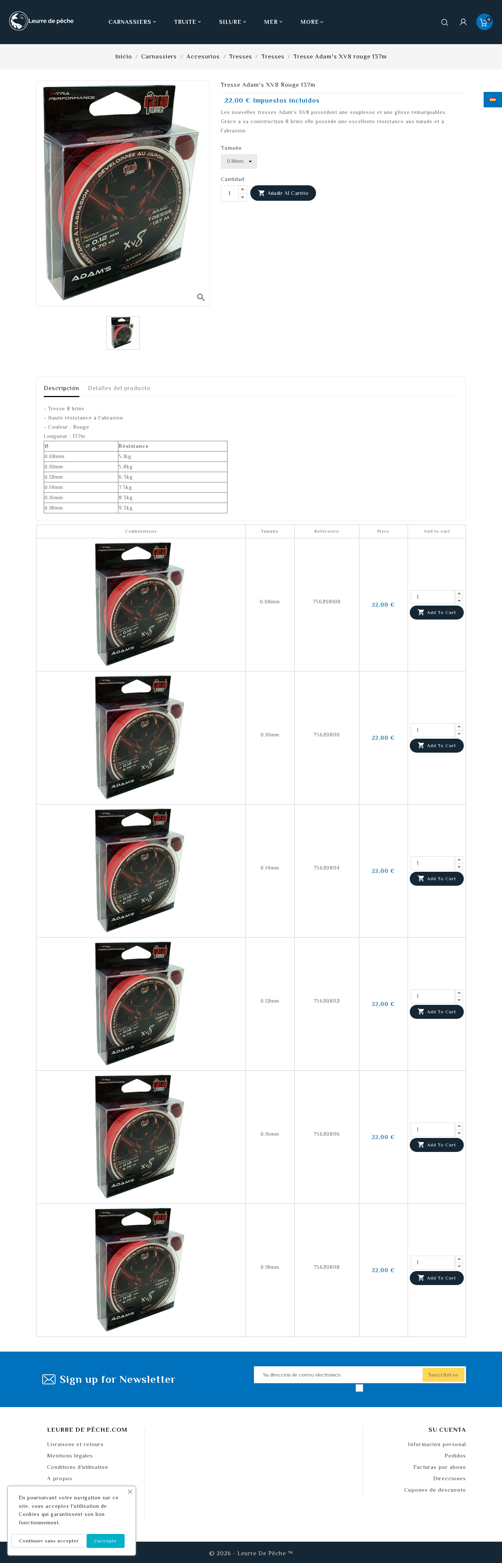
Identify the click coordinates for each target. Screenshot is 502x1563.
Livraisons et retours (75, 1444)
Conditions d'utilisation (77, 1467)
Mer (274, 22)
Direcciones (449, 1478)
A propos (59, 1478)
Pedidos (455, 1455)
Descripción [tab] (61, 388)
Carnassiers (132, 22)
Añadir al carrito (283, 193)
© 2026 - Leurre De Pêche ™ (251, 1553)
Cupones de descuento (435, 1490)
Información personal (437, 1444)
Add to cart (436, 612)
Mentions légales (70, 1455)
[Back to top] (484, 1535)
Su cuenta (447, 1429)
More (310, 22)
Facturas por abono (439, 1467)
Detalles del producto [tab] (119, 388)
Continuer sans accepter (49, 1541)
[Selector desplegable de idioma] (493, 99)
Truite (188, 22)
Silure (233, 22)
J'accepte (105, 1541)
